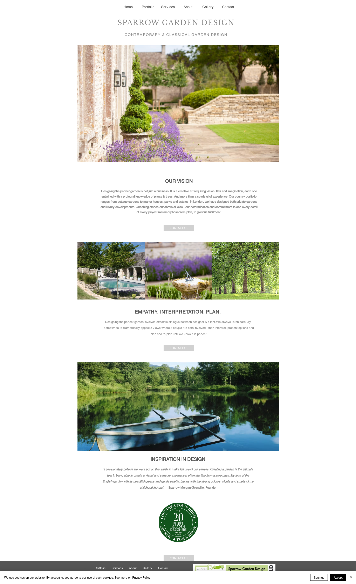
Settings (319, 577)
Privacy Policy (141, 577)
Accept (338, 577)
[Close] (351, 577)
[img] (111, 271)
